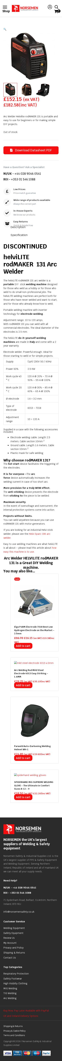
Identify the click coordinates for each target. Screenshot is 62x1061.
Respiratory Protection (16, 973)
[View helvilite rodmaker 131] (10, 90)
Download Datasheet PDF (33, 150)
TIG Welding (10, 993)
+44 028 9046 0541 (27, 174)
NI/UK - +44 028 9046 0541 (19, 887)
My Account (10, 942)
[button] (31, 29)
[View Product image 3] (43, 90)
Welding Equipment (14, 928)
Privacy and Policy (13, 947)
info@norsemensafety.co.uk (18, 911)
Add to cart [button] (23, 645)
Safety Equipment (13, 933)
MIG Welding (10, 988)
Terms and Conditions (14, 1035)
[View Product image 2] (27, 90)
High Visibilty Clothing (15, 983)
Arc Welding (10, 998)
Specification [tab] (19, 235)
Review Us (9, 937)
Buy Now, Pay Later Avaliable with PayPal (26, 1010)
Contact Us (9, 957)
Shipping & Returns (14, 952)
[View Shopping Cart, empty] (56, 11)
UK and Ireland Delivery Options (20, 1015)
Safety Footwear (12, 978)
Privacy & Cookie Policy (14, 1030)
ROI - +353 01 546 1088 (17, 892)
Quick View (35, 619)
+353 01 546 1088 (23, 179)
